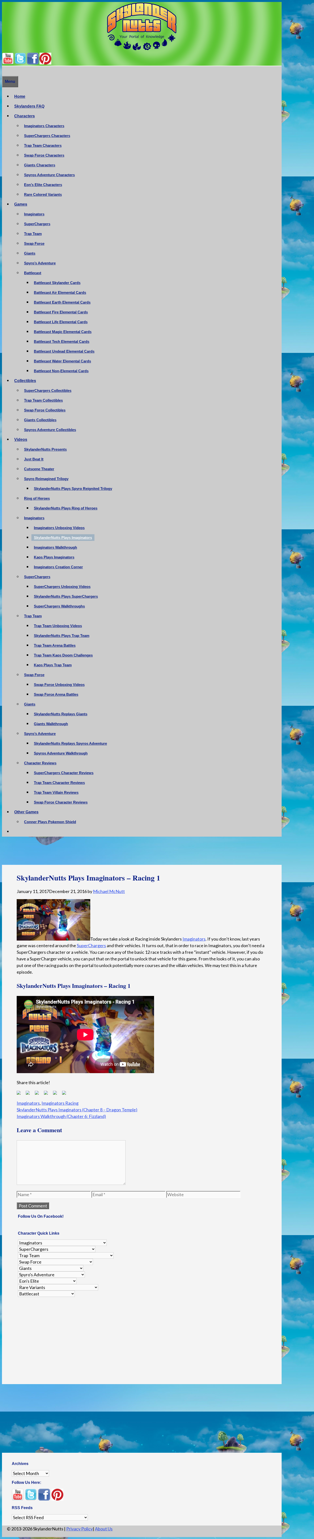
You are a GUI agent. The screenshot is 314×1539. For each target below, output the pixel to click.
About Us (104, 1528)
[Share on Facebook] (21, 1095)
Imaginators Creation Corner (58, 567)
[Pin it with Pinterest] (48, 1095)
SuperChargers (37, 224)
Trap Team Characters (43, 145)
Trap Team (33, 234)
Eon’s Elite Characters (43, 185)
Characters (24, 116)
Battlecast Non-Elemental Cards (61, 371)
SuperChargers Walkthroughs (59, 606)
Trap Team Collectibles (43, 400)
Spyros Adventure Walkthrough (61, 753)
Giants (29, 253)
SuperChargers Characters (47, 136)
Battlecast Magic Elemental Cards (63, 332)
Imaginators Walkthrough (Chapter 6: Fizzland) (61, 1116)
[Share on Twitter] (30, 1095)
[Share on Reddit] (39, 1095)
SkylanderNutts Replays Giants (60, 714)
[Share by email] (66, 1095)
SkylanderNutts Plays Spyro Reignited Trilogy (73, 488)
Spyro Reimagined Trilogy (46, 479)
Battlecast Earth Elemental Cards (62, 302)
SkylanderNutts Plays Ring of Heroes (65, 508)
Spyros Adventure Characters (49, 175)
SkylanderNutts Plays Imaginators (63, 537)
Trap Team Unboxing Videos (58, 626)
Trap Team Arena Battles (55, 645)
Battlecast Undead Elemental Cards (64, 351)
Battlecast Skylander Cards (57, 283)
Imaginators (34, 214)
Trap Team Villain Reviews (56, 792)
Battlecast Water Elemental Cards (62, 361)
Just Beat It (33, 459)
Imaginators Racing (59, 1103)
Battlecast (32, 273)
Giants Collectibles (40, 420)
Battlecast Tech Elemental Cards (61, 341)
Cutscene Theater (39, 469)
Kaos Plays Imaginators (54, 557)
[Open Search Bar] (4, 71)
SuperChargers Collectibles (47, 390)
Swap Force (34, 243)
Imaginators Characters (44, 126)
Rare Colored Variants (43, 194)
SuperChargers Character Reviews (63, 773)
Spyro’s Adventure (40, 263)
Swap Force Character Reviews (61, 802)
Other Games (26, 812)
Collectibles (25, 381)
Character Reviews (40, 763)
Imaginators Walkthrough (55, 547)
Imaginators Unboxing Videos (59, 528)
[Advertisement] (142, 852)
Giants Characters (39, 165)
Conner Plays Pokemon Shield (50, 822)
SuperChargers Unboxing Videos (62, 586)
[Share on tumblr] (57, 1095)
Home (19, 96)
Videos (20, 439)
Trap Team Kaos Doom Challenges (63, 655)
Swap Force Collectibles (44, 410)
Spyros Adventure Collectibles (50, 430)
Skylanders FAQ (29, 106)
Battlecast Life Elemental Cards (61, 322)
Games (20, 204)
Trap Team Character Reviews (59, 783)
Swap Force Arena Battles (56, 694)
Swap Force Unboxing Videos (59, 685)
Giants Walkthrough (51, 724)
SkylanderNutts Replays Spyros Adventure (70, 743)
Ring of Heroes (37, 498)
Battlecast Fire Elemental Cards (61, 312)
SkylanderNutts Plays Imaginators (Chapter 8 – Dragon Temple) (77, 1109)
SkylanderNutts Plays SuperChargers (66, 596)
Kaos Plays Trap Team (53, 665)
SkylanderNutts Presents (45, 449)
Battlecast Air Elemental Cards (60, 292)
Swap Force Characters (44, 155)
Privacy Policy (79, 1528)
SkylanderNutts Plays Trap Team (61, 635)
